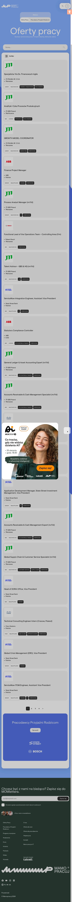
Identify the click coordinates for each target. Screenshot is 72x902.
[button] (69, 11)
